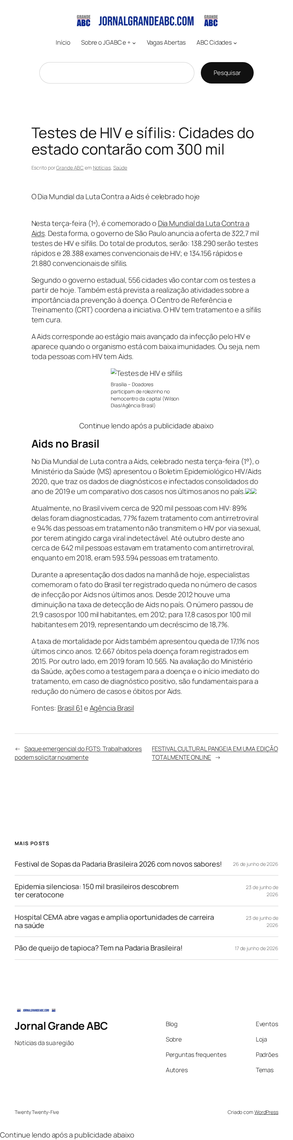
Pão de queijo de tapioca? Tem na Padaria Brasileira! (99, 948)
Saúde (120, 167)
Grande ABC (70, 167)
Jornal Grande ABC (61, 1025)
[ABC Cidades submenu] (235, 43)
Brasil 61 (70, 708)
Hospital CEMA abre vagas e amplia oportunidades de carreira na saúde (114, 921)
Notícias (102, 167)
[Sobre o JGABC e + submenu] (134, 43)
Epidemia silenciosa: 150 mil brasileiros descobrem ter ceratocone (97, 891)
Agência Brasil (112, 708)
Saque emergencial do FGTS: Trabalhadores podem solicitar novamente (78, 753)
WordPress (266, 1112)
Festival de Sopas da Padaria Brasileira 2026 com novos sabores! (118, 864)
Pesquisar (227, 73)
